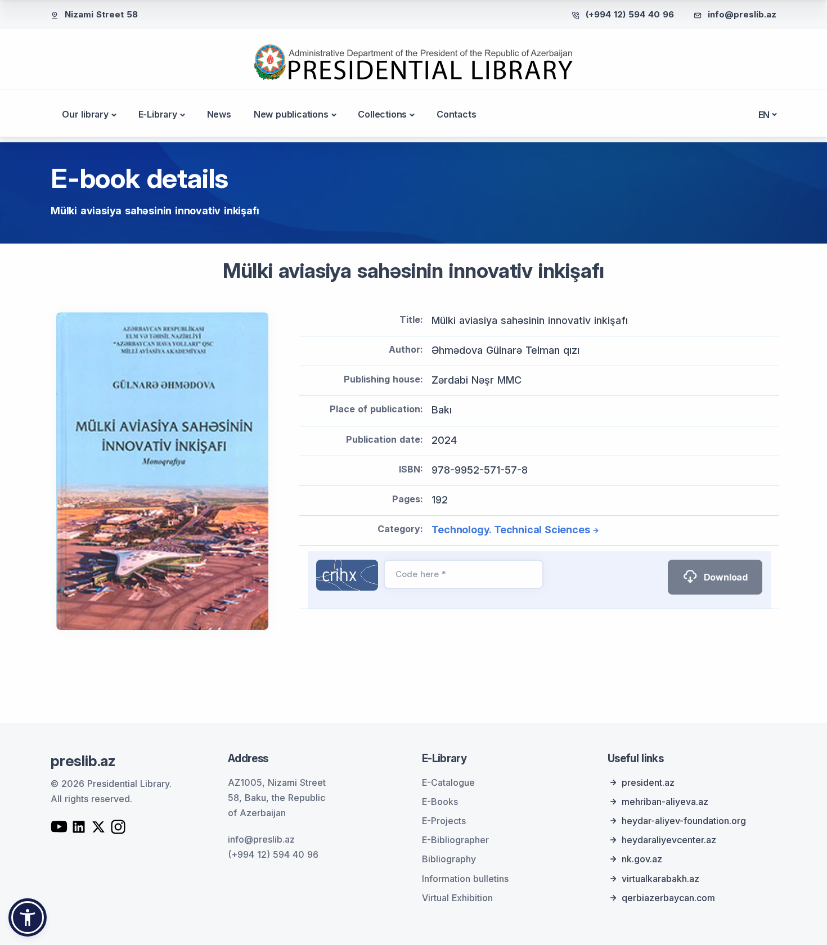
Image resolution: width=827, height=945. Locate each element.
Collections (382, 114)
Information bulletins (465, 878)
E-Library (157, 114)
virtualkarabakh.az (660, 878)
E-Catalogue (448, 782)
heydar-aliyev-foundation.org (684, 820)
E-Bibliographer (455, 839)
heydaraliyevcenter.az (669, 839)
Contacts (456, 114)
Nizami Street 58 (101, 14)
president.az (648, 782)
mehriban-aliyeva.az (665, 801)
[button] (27, 917)
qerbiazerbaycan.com (668, 897)
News (219, 114)
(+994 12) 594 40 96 (630, 14)
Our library (85, 114)
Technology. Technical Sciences (511, 530)
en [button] (764, 114)
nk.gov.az (642, 859)
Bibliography (449, 859)
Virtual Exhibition (457, 897)
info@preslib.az (742, 14)
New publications (291, 114)
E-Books (440, 801)
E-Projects (444, 820)
